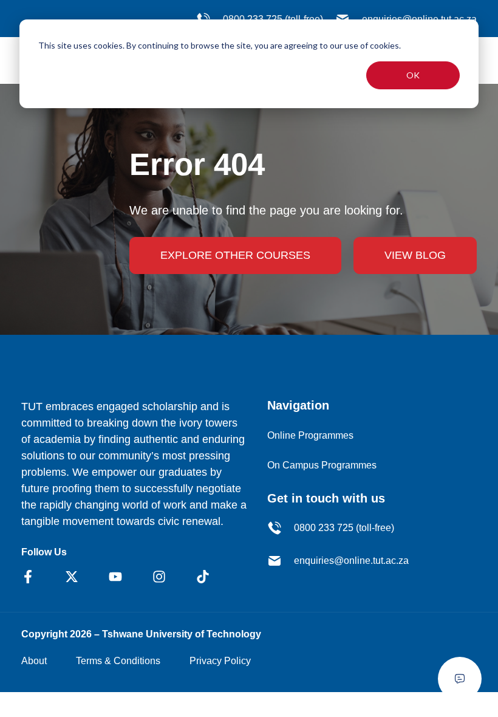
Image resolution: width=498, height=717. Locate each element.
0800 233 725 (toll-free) (344, 528)
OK (413, 75)
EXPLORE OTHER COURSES (235, 255)
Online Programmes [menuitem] (310, 435)
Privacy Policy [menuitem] (220, 661)
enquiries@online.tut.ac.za (351, 560)
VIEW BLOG (415, 255)
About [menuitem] (34, 661)
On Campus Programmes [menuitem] (322, 465)
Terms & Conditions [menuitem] (118, 661)
